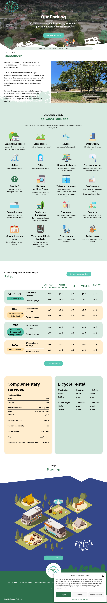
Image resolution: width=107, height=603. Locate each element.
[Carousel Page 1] (75, 100)
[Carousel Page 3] (79, 100)
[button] (103, 575)
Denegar (80, 595)
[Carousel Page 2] (77, 100)
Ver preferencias (96, 595)
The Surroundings (25, 582)
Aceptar (63, 595)
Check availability (53, 363)
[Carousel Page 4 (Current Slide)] (81, 100)
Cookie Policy (75, 599)
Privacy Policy (84, 599)
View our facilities (53, 558)
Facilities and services (42, 582)
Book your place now (53, 35)
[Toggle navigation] (101, 7)
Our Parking (12, 582)
